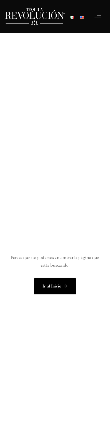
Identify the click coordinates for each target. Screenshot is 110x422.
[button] (99, 16)
